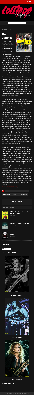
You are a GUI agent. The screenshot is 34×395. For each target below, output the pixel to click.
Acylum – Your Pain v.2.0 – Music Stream (18, 233)
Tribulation (17, 380)
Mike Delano (6, 194)
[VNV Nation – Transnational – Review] (5, 228)
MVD (14, 194)
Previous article (17, 201)
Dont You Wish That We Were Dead (16, 191)
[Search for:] (17, 23)
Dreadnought (17, 295)
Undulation (17, 337)
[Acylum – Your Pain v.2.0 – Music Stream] (5, 238)
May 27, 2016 (6, 29)
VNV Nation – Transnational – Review (20, 223)
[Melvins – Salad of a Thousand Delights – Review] (5, 218)
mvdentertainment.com (9, 187)
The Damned (23, 194)
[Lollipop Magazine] (17, 12)
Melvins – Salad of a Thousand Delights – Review (18, 212)
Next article (17, 203)
